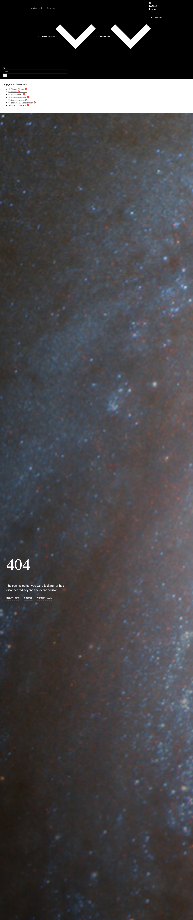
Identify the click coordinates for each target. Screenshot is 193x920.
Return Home (12, 598)
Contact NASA (44, 598)
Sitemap (28, 598)
